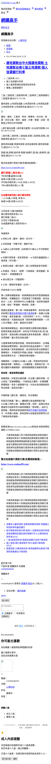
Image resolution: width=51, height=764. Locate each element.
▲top (3, 595)
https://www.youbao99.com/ (12, 167)
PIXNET (12, 725)
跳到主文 (5, 27)
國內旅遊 (21, 591)
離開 (15, 759)
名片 (8, 52)
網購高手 (9, 20)
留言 (30, 583)
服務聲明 (28, 728)
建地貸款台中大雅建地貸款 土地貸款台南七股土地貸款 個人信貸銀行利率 (27, 67)
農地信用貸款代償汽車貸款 (22, 313)
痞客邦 (24, 583)
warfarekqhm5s (7, 569)
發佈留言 (5, 616)
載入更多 (5, 600)
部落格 (9, 49)
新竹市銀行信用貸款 (37, 410)
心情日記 (22, 40)
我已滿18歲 (6, 759)
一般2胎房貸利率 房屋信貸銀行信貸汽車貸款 (27, 540)
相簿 (8, 46)
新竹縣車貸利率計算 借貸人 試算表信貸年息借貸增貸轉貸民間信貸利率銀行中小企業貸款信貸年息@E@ (27, 533)
